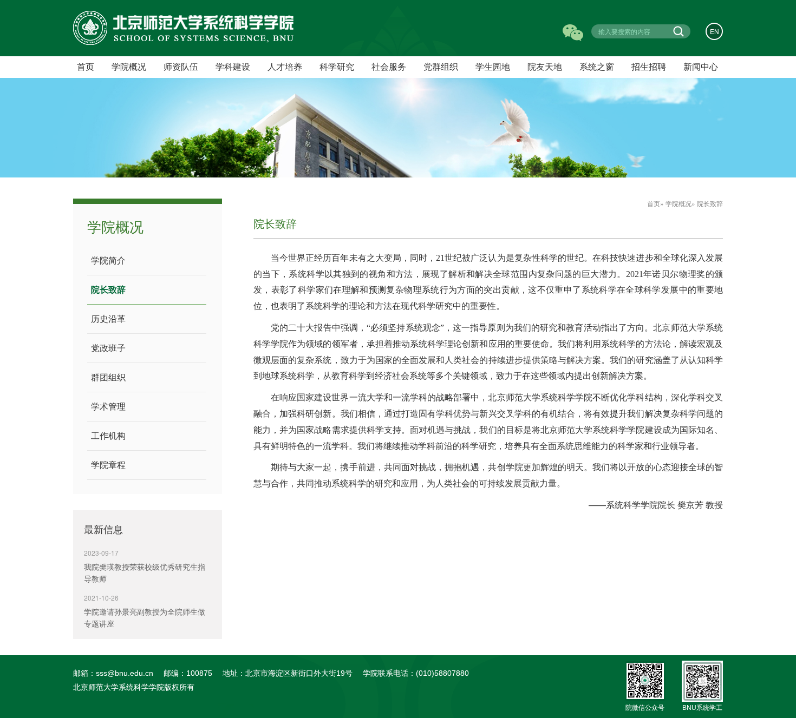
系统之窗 (596, 66)
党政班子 (108, 348)
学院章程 (108, 465)
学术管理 (108, 406)
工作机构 (108, 435)
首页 (653, 203)
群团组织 (108, 377)
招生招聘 (648, 66)
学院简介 (108, 260)
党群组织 (440, 66)
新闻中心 (700, 66)
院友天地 (544, 66)
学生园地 (492, 66)
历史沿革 (108, 319)
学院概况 (678, 203)
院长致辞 (108, 289)
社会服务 (388, 66)
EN (714, 31)
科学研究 (336, 66)
